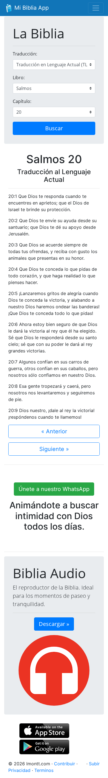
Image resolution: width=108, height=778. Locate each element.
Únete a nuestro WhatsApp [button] (54, 489)
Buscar (54, 128)
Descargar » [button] (54, 624)
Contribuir (64, 763)
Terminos (43, 770)
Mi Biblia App (31, 7)
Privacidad (19, 770)
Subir (94, 763)
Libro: (19, 78)
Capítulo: (22, 101)
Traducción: (25, 54)
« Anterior (54, 431)
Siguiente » (54, 449)
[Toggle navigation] (96, 8)
